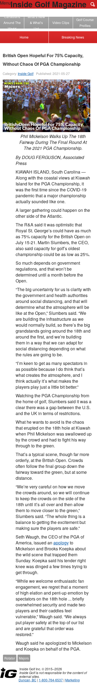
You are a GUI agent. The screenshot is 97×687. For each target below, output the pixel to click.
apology (61, 543)
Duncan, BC (27, 680)
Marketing (72, 680)
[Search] (92, 4)
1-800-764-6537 (51, 680)
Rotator (9, 658)
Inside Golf (25, 73)
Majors (24, 658)
